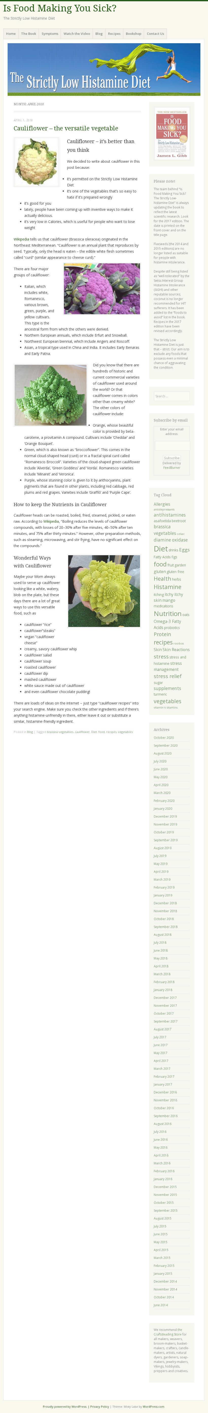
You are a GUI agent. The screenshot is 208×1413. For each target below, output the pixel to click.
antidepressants (164, 509)
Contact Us (155, 33)
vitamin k (160, 707)
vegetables (125, 732)
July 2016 (160, 1132)
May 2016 (160, 1147)
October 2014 (164, 1297)
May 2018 (160, 958)
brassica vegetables (60, 732)
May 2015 (160, 1242)
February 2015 (164, 1266)
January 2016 (163, 1179)
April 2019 (161, 871)
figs (174, 556)
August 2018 (162, 935)
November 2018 (165, 911)
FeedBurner (171, 467)
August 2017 (162, 1029)
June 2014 (161, 1305)
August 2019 (162, 848)
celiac (181, 534)
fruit (170, 565)
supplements (167, 688)
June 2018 (161, 950)
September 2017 (166, 1021)
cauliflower (82, 732)
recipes (111, 732)
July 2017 (160, 1037)
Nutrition (168, 613)
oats (185, 614)
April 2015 (161, 1250)
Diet (94, 732)
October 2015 (164, 1202)
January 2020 (163, 808)
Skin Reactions (176, 649)
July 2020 (160, 761)
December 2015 (165, 1187)
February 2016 (164, 1171)
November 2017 (165, 1005)
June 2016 (161, 1139)
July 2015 (160, 1226)
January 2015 (163, 1273)
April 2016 (161, 1155)
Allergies (162, 504)
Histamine (167, 587)
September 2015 (166, 1210)
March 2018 (162, 974)
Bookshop (133, 33)
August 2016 (162, 1124)
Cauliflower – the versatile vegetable (66, 128)
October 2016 (164, 1108)
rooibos (179, 643)
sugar (158, 682)
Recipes (114, 33)
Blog (99, 33)
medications (163, 606)
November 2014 (165, 1289)
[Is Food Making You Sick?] (104, 69)
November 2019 (165, 824)
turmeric (160, 694)
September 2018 (166, 927)
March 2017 (162, 1068)
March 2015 (162, 1258)
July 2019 (160, 856)
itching (159, 594)
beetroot (179, 520)
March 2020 (162, 793)
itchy (169, 594)
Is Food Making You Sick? (59, 8)
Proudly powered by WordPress (64, 1406)
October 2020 (164, 737)
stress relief (168, 676)
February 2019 (164, 887)
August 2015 (162, 1218)
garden (180, 565)
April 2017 (161, 1061)
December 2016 (165, 1092)
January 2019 (163, 895)
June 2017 (161, 1045)
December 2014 (165, 1281)
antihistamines (170, 515)
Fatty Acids (162, 556)
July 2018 (160, 942)
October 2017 (164, 1013)
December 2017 (165, 998)
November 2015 (165, 1195)
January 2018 (163, 990)
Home (11, 33)
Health (162, 578)
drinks (173, 550)
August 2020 (162, 753)
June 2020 (161, 769)
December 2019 (165, 816)
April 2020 (161, 785)
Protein (162, 634)
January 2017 (163, 1084)
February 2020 (164, 801)
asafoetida (162, 520)
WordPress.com (153, 1406)
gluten (160, 571)
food (101, 732)
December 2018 (165, 903)
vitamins (172, 707)
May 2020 (160, 777)
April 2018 (161, 966)
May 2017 (160, 1053)
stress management (168, 666)
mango (168, 600)
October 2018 (164, 919)
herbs (176, 579)
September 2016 (166, 1116)
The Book (28, 33)
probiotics (172, 627)
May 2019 (160, 864)
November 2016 (165, 1100)
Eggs (184, 549)
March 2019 (162, 879)
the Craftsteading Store (168, 1332)
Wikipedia (21, 239)
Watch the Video (77, 33)
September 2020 (166, 745)
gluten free (175, 571)
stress (161, 656)
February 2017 (164, 1076)
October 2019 (164, 832)
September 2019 (166, 840)
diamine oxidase (171, 540)
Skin (158, 649)
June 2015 (161, 1234)
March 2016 (162, 1163)
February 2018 (164, 982)
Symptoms (50, 33)
